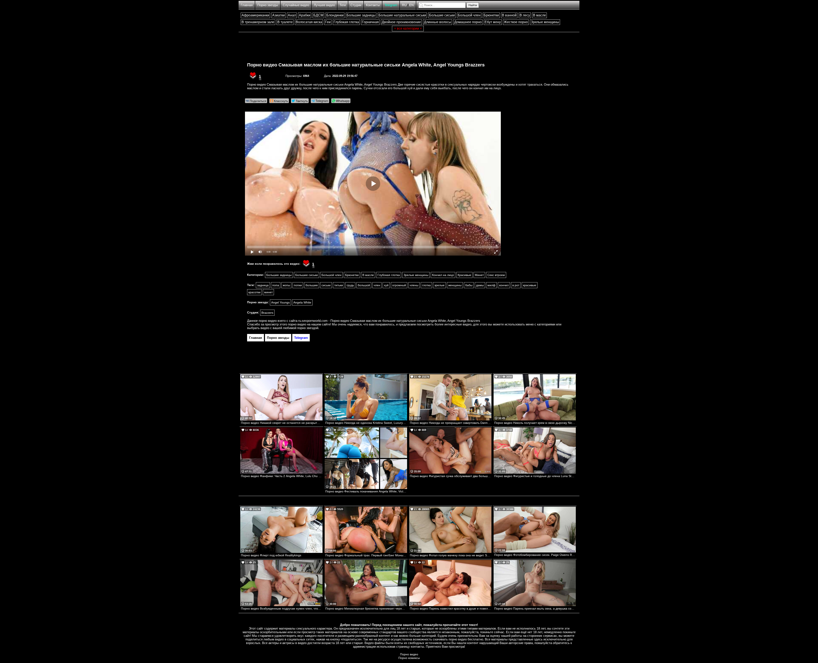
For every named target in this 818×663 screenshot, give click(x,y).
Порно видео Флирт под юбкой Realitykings (271, 555)
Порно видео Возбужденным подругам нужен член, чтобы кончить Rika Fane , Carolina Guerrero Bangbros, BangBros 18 (282, 608)
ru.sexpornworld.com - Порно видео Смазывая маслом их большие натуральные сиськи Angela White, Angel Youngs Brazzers (389, 320)
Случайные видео (296, 5)
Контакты (373, 5)
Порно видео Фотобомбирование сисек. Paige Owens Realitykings (535, 555)
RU (404, 5)
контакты (417, 646)
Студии (355, 5)
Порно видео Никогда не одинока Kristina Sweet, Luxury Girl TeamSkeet (366, 422)
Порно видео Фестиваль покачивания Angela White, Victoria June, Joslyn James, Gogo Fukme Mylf (366, 491)
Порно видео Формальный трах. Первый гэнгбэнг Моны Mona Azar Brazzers (366, 555)
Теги (343, 5)
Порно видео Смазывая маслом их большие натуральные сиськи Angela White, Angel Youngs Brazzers (366, 65)
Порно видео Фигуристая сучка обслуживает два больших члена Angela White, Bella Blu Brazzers (450, 476)
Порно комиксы (409, 658)
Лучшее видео (324, 5)
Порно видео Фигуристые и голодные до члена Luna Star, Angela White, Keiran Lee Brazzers (535, 476)
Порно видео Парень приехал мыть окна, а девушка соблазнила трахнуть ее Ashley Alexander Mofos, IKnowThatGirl (535, 608)
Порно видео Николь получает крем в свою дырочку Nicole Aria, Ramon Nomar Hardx (535, 422)
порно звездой (307, 328)
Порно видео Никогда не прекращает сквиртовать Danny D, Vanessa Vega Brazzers (450, 422)
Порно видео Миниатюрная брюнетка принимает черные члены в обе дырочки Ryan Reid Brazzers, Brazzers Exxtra (366, 608)
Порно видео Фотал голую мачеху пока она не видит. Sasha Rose (450, 555)
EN (411, 5)
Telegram (391, 5)
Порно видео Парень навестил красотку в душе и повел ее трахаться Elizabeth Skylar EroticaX (450, 608)
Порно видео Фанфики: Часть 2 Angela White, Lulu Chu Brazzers (282, 476)
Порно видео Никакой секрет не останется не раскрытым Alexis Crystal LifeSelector (282, 422)
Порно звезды (267, 5)
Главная (247, 5)
